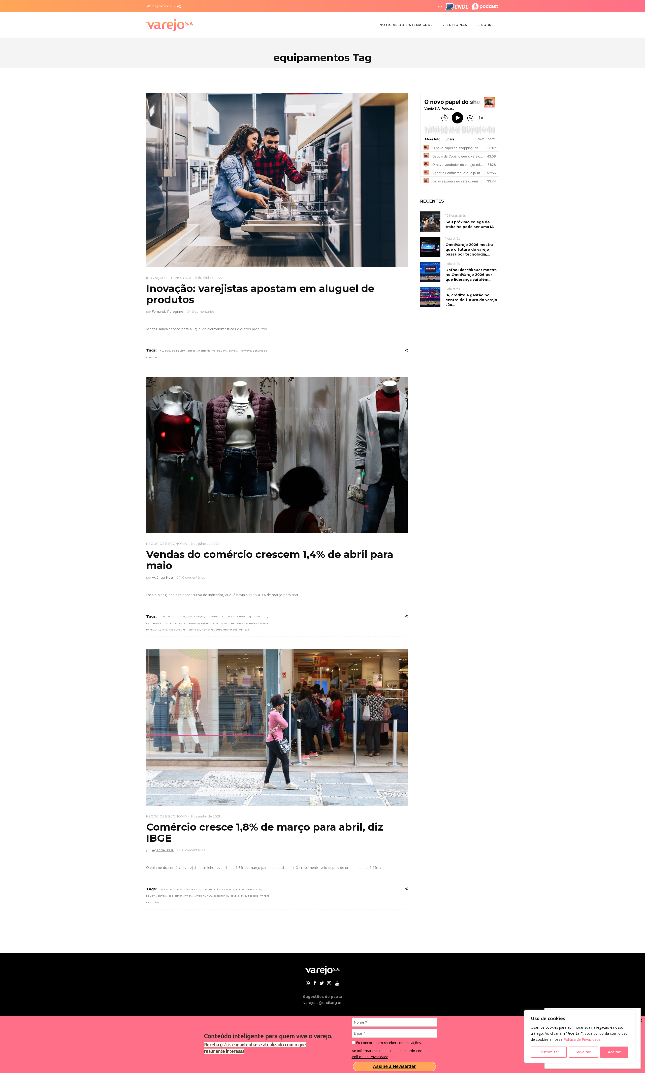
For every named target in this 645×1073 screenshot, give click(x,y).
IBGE (178, 623)
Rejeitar (583, 1052)
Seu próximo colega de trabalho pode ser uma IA (469, 224)
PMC (164, 629)
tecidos (253, 896)
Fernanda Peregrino (167, 311)
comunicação (195, 616)
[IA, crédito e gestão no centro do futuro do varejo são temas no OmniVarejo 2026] (430, 297)
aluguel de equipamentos (178, 351)
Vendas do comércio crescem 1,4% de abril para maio (269, 560)
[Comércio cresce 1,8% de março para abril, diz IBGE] (277, 727)
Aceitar (614, 1052)
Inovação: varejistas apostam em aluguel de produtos (260, 294)
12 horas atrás (455, 215)
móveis (265, 623)
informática (191, 623)
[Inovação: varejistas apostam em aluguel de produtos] (277, 180)
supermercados (227, 629)
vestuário (153, 902)
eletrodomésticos (233, 616)
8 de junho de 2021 (205, 816)
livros (217, 623)
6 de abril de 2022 (209, 278)
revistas (208, 629)
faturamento (155, 623)
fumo (169, 623)
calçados (166, 889)
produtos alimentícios (184, 629)
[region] (579, 1036)
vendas (244, 629)
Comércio (179, 616)
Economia (212, 616)
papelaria (153, 629)
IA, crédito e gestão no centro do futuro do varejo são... (471, 300)
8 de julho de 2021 (205, 544)
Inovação (245, 351)
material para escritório (241, 623)
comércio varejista (187, 889)
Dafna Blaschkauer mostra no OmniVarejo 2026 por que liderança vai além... (471, 275)
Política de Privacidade (370, 1056)
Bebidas (165, 616)
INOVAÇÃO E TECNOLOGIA (169, 278)
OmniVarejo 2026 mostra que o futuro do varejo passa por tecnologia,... (469, 249)
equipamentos (227, 351)
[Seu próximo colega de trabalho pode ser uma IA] (430, 221)
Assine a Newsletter (394, 1066)
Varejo (265, 896)
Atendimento (207, 351)
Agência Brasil (163, 577)
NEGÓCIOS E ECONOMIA (166, 544)
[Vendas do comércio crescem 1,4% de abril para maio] (277, 455)
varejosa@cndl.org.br (322, 1002)
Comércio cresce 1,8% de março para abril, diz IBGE (264, 832)
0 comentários (202, 311)
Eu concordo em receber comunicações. (388, 1042)
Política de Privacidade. (582, 1039)
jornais (206, 623)
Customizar (548, 1052)
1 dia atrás (452, 238)
